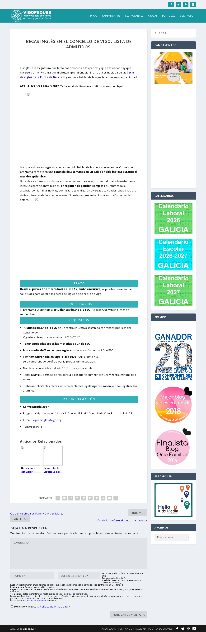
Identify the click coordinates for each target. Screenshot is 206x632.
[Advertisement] (173, 136)
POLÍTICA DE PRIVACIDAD (132, 628)
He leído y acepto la (42, 606)
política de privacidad (37, 600)
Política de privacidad (54, 606)
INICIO (93, 15)
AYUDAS (152, 15)
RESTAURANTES (134, 15)
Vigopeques (29, 628)
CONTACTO (186, 15)
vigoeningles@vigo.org (47, 420)
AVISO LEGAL (109, 628)
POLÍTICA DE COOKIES (160, 628)
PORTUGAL (168, 15)
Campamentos (111, 15)
